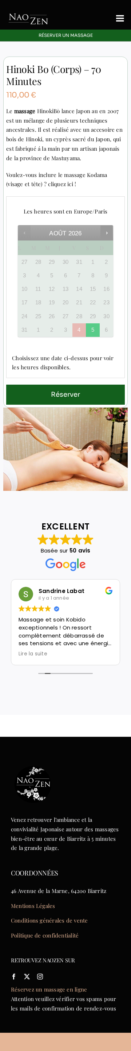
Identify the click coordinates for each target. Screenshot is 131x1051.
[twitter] (27, 976)
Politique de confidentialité (45, 935)
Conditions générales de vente (49, 920)
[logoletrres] (28, 10)
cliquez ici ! (62, 184)
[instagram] (40, 976)
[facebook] (14, 976)
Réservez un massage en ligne (49, 989)
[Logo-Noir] (33, 765)
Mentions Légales (33, 905)
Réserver (65, 394)
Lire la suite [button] (33, 654)
